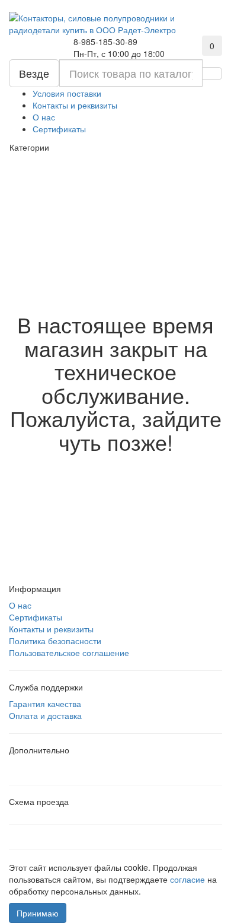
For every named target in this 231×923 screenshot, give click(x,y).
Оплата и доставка (45, 715)
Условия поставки (67, 93)
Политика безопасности (55, 641)
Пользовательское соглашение (69, 652)
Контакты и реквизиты (75, 105)
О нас (44, 117)
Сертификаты (59, 129)
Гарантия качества (45, 703)
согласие (188, 879)
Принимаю (38, 913)
